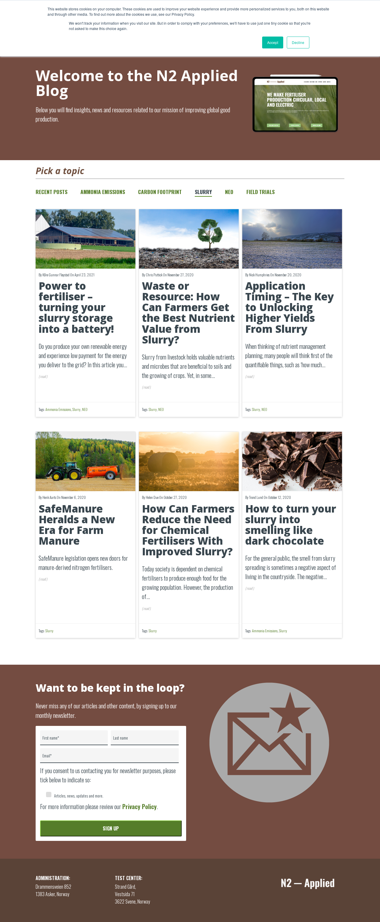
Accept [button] (272, 42)
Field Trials (260, 192)
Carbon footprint (160, 192)
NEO (229, 192)
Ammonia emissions (102, 192)
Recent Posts (51, 192)
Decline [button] (298, 42)
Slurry (203, 192)
